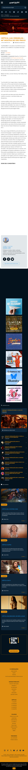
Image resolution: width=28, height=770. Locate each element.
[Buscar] (25, 7)
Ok (14, 768)
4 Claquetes (14, 707)
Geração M (14, 685)
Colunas (14, 714)
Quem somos (14, 671)
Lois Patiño (7, 52)
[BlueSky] (14, 12)
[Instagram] (2, 12)
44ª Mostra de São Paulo (17, 58)
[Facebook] (6, 12)
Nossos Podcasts (14, 682)
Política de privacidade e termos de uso (14, 676)
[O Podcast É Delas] (14, 394)
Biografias (14, 689)
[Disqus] (14, 181)
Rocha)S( (14, 723)
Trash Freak (14, 725)
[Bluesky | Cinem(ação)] (14, 376)
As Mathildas (14, 687)
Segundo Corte (14, 694)
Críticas (14, 700)
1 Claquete (14, 701)
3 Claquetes (14, 705)
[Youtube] (26, 12)
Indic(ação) (14, 692)
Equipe (14, 672)
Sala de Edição (14, 737)
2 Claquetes (6, 15)
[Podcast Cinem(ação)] (14, 359)
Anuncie (14, 674)
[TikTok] (18, 12)
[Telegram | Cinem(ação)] (14, 306)
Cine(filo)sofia (14, 727)
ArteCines (14, 728)
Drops (14, 690)
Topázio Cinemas (14, 739)
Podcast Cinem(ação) (14, 683)
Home (2, 15)
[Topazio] (14, 341)
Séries (14, 730)
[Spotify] (22, 12)
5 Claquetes (14, 709)
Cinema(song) (14, 719)
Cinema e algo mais (14, 716)
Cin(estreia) (14, 718)
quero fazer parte (14, 651)
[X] (10, 12)
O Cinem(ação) (14, 669)
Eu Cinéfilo (14, 721)
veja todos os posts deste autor (11, 263)
